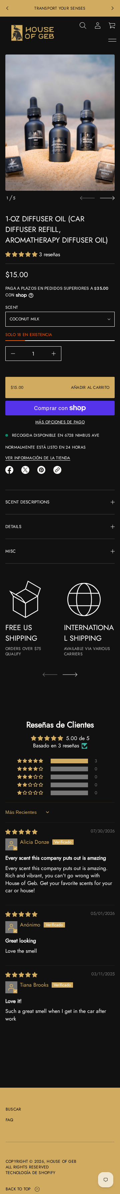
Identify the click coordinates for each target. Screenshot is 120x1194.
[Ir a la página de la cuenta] (97, 25)
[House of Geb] (33, 33)
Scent (11, 307)
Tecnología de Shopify (30, 1173)
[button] (83, 25)
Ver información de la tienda (37, 458)
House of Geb (61, 1161)
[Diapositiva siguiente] (107, 198)
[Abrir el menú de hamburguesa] (112, 40)
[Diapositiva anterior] (7, 8)
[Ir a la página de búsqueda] (83, 25)
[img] (21, 832)
